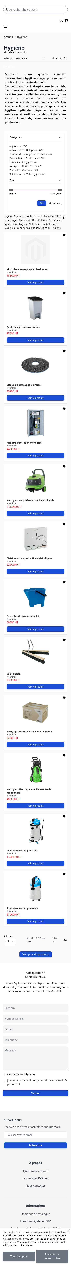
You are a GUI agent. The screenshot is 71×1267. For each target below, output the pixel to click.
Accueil (8, 37)
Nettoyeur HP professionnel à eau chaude (30, 500)
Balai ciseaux (14, 673)
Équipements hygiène (16, 224)
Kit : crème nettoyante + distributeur (28, 269)
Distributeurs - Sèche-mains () (27, 158)
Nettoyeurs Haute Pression (43, 224)
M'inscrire (35, 1145)
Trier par (9, 58)
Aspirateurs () (19, 146)
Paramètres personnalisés (52, 1256)
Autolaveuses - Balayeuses (42, 216)
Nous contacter (35, 1185)
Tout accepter (18, 1256)
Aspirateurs (20, 216)
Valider (35, 1093)
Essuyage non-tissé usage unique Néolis (29, 731)
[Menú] (5, 27)
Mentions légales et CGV (35, 1221)
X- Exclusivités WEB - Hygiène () (27, 174)
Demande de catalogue (35, 1214)
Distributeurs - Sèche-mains (47, 220)
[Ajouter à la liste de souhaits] (64, 235)
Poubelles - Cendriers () (23, 170)
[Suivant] (64, 218)
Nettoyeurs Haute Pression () (25, 166)
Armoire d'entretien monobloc (24, 442)
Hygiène (9, 216)
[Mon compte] (61, 20)
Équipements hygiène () (23, 162)
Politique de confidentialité (17, 1245)
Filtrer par (56, 58)
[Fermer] (68, 1231)
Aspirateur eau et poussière (22, 850)
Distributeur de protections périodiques (29, 558)
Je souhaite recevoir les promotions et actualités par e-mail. (37, 1082)
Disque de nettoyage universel (24, 384)
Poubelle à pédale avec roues (23, 327)
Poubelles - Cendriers (16, 227)
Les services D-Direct (36, 1178)
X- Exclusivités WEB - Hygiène (44, 227)
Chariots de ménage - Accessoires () (30, 154)
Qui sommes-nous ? (35, 1171)
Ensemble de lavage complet (23, 616)
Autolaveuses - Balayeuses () (26, 150)
